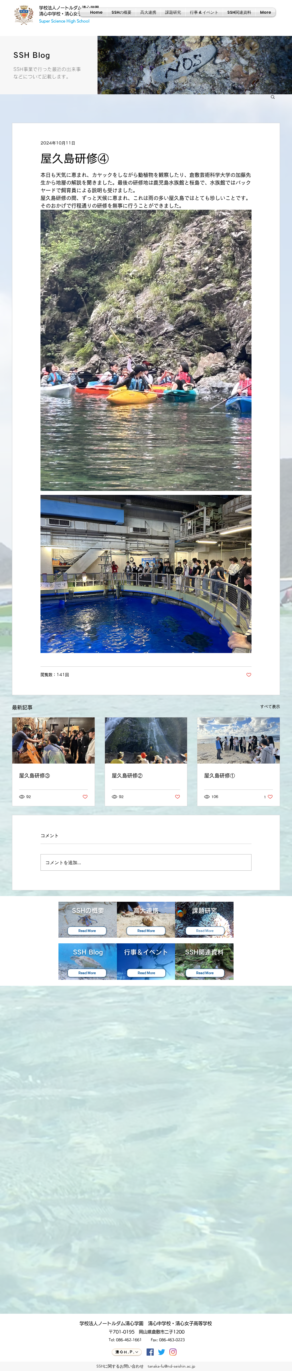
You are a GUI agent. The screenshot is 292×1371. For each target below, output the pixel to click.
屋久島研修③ (34, 775)
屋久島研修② (127, 775)
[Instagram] (173, 1352)
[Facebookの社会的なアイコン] (150, 1352)
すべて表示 (270, 707)
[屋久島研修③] (53, 740)
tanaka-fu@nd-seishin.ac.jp (171, 1366)
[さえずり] (161, 1352)
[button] (272, 96)
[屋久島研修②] (146, 740)
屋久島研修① (219, 775)
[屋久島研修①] (238, 740)
